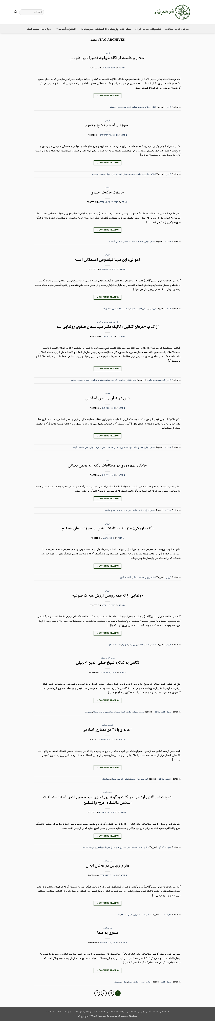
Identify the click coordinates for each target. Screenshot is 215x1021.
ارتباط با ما (50, 1011)
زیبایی (135, 914)
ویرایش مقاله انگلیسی (135, 1011)
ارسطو (145, 309)
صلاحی (80, 380)
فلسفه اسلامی (118, 309)
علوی (118, 241)
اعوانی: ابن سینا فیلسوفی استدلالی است (107, 259)
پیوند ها (67, 1011)
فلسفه (113, 107)
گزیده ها (109, 322)
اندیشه (110, 725)
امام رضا (139, 241)
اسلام (147, 107)
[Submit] (15, 12)
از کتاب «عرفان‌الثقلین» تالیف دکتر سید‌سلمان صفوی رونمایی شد (107, 327)
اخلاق (153, 107)
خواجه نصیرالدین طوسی (127, 107)
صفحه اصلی (32, 29)
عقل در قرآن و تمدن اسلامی (107, 398)
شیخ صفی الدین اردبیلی (115, 712)
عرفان (108, 174)
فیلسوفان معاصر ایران (148, 29)
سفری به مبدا (107, 933)
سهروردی (114, 510)
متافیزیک (107, 309)
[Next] (97, 993)
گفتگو (105, 792)
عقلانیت (124, 241)
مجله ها (102, 1011)
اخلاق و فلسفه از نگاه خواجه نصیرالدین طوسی (107, 58)
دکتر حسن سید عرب (128, 510)
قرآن (75, 447)
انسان (142, 982)
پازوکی (147, 577)
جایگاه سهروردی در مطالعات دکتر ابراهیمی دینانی (107, 465)
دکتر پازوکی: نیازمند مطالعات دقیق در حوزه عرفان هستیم (108, 528)
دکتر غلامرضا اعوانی (97, 447)
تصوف (147, 644)
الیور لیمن (144, 779)
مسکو (111, 644)
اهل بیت (146, 174)
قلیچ (122, 577)
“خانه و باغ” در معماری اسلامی (107, 730)
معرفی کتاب (182, 29)
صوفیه (125, 644)
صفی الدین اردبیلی (119, 174)
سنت (130, 982)
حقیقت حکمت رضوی (107, 192)
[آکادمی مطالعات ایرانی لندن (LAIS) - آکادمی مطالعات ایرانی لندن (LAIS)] (173, 12)
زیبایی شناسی (123, 779)
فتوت (102, 174)
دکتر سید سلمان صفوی (108, 380)
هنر (118, 914)
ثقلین (128, 380)
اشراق (147, 510)
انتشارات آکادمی (67, 29)
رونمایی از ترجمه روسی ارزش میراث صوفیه (107, 595)
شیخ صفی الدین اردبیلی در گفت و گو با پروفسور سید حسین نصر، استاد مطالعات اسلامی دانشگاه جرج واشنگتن (107, 800)
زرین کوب (133, 644)
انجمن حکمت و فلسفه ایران (131, 447)
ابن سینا (152, 309)
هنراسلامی (105, 779)
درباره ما (46, 29)
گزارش (107, 53)
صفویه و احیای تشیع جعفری (107, 125)
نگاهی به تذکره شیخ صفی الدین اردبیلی (107, 662)
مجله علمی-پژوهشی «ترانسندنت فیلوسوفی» (106, 29)
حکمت (141, 107)
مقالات (169, 29)
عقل (86, 447)
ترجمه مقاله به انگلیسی (116, 1011)
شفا (127, 309)
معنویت (95, 174)
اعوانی (146, 241)
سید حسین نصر (123, 847)
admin (122, 68)
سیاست (131, 174)
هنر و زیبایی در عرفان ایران (107, 865)
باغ (138, 779)
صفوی (87, 380)
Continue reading (107, 95)
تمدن (116, 447)
